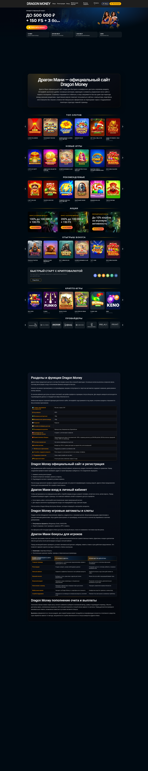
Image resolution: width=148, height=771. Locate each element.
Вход (68, 3)
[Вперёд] (122, 126)
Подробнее (36, 280)
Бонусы (96, 3)
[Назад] (25, 126)
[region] (74, 130)
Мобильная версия (74, 3)
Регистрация (61, 3)
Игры (54, 3)
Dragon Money (38, 3)
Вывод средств (85, 3)
